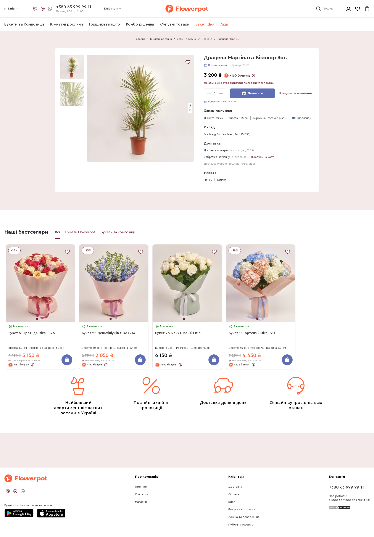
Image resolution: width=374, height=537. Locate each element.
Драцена (207, 39)
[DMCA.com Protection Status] (340, 507)
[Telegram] (42, 8)
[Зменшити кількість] (208, 93)
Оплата (233, 494)
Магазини (141, 501)
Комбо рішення (140, 24)
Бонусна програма (241, 509)
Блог (231, 501)
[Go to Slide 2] (72, 94)
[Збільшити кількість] (221, 93)
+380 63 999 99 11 (346, 487)
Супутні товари (174, 24)
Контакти (141, 494)
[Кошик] (367, 8)
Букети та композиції (118, 232)
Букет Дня (204, 24)
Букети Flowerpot (80, 232)
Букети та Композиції (24, 24)
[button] (141, 108)
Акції (225, 24)
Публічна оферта (240, 524)
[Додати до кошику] (66, 359)
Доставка (235, 486)
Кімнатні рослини (66, 24)
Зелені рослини (187, 39)
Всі (57, 232)
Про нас (141, 486)
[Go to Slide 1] (72, 67)
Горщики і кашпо (104, 24)
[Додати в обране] (187, 62)
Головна (140, 39)
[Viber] (35, 8)
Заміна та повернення (243, 517)
